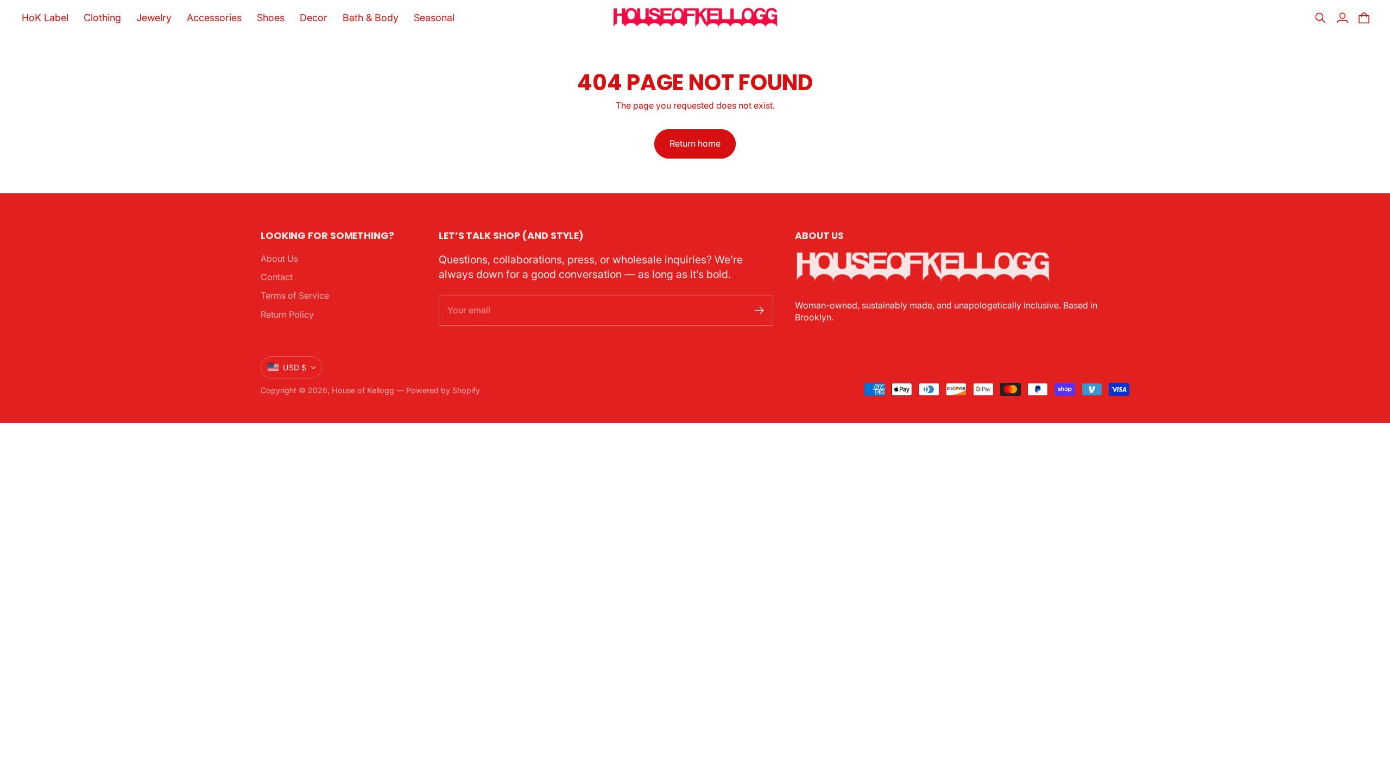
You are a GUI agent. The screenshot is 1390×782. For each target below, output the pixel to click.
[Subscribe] (759, 310)
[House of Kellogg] (695, 18)
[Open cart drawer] (1364, 18)
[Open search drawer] (1320, 18)
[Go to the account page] (1342, 18)
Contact (277, 277)
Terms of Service (295, 295)
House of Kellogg (363, 390)
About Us (279, 258)
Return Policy (287, 314)
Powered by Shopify (443, 390)
